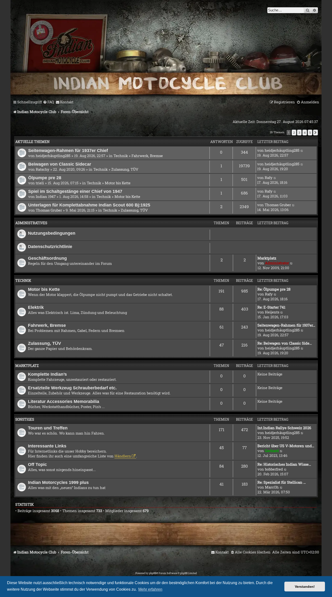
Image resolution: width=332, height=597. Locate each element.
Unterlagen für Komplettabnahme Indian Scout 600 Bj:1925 (89, 204)
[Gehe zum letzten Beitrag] (302, 150)
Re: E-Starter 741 (271, 307)
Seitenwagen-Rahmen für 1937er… (286, 325)
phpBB (152, 573)
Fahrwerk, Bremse (147, 155)
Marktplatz (266, 258)
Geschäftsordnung (47, 258)
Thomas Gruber (49, 210)
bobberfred (274, 469)
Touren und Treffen (48, 427)
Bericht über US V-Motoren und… (285, 445)
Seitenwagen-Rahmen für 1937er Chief (68, 150)
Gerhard (272, 450)
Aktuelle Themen (32, 141)
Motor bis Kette (118, 182)
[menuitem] (48, 102)
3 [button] (299, 132)
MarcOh (272, 487)
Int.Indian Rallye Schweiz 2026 (284, 427)
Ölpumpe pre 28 (44, 177)
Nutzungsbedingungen (51, 233)
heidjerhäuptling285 (53, 155)
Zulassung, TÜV (124, 169)
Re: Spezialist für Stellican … (281, 482)
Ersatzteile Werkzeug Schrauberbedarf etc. (72, 387)
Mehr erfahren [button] (150, 589)
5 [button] (310, 132)
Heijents (272, 312)
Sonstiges (24, 419)
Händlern (122, 456)
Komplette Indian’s (47, 374)
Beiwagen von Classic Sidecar (59, 164)
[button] (315, 132)
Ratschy (42, 169)
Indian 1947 (46, 196)
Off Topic (37, 464)
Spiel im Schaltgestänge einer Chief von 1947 (75, 191)
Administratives (31, 223)
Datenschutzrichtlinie (50, 246)
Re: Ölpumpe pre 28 (273, 289)
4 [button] (305, 132)
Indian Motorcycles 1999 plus (58, 482)
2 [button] (294, 132)
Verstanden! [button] (305, 586)
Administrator (277, 262)
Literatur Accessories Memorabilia (63, 401)
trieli (40, 182)
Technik (121, 155)
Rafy (268, 177)
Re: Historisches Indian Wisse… (284, 464)
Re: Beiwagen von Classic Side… (284, 343)
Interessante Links (47, 445)
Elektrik (36, 307)
